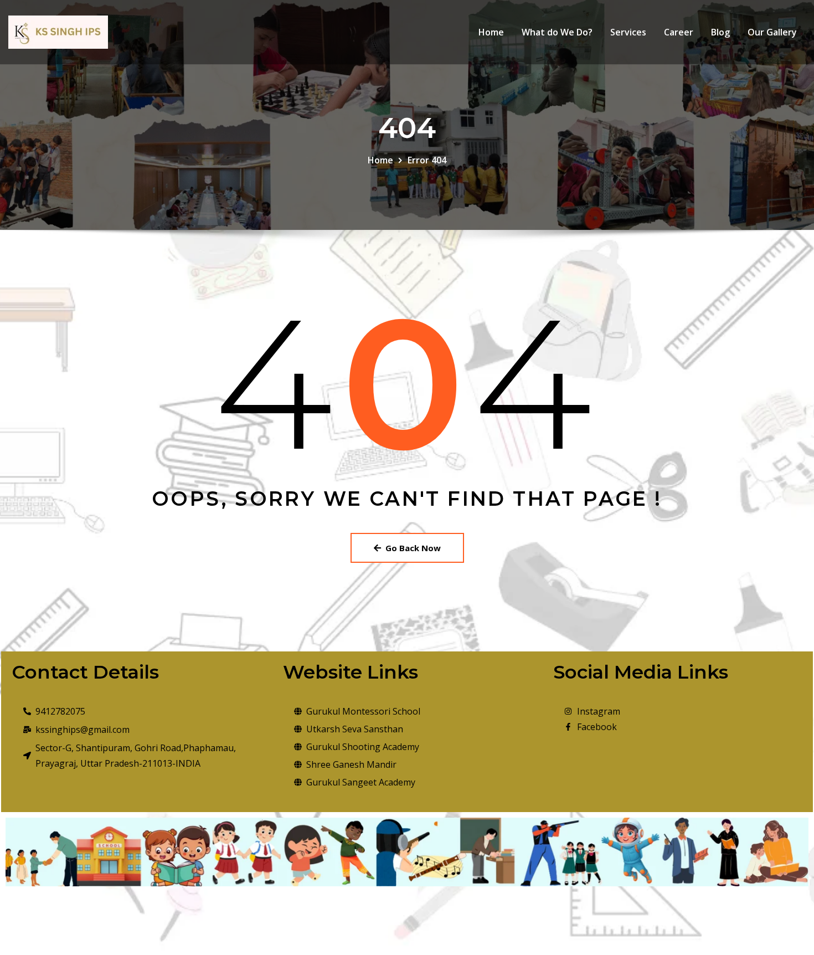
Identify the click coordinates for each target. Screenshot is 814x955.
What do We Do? (557, 32)
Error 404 (427, 160)
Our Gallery (772, 32)
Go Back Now (413, 547)
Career (678, 32)
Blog (720, 32)
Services (628, 32)
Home (491, 32)
